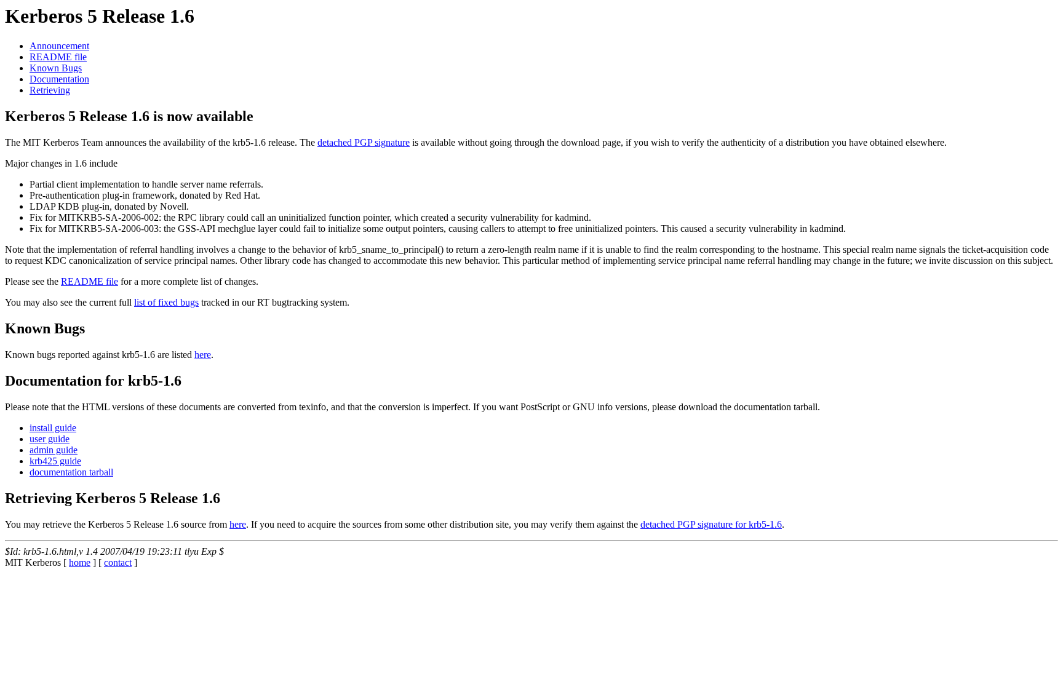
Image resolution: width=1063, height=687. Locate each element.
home (79, 562)
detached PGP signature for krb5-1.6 (711, 524)
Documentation (59, 79)
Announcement (59, 46)
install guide (53, 428)
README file (58, 57)
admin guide (54, 450)
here (202, 354)
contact (118, 562)
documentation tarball (71, 472)
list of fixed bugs (166, 302)
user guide (50, 439)
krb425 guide (55, 461)
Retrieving (50, 90)
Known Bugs (56, 68)
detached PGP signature (363, 142)
